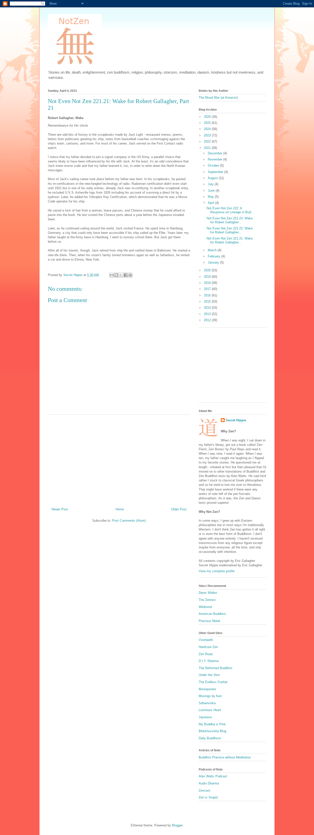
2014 (208, 307)
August (213, 178)
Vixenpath (206, 640)
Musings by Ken (210, 696)
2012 (208, 320)
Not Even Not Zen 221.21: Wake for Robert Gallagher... (230, 240)
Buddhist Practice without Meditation (225, 757)
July (211, 184)
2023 (208, 135)
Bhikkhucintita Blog (212, 731)
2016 (208, 295)
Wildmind (205, 607)
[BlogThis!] (116, 275)
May (211, 197)
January (214, 262)
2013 (208, 314)
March (213, 250)
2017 (208, 289)
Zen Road (205, 654)
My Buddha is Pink (212, 724)
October (214, 165)
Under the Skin (209, 675)
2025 (208, 123)
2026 (208, 117)
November (215, 159)
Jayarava (205, 717)
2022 (208, 141)
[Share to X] (120, 275)
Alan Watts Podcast (213, 776)
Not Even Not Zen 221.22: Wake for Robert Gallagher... (230, 230)
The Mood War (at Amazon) (218, 97)
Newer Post (60, 509)
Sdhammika (207, 703)
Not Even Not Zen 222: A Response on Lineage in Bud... (230, 210)
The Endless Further (213, 682)
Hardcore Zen (208, 647)
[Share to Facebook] (125, 275)
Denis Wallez (208, 593)
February (214, 256)
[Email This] (111, 275)
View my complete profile (217, 571)
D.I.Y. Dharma (209, 661)
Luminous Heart (210, 710)
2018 (208, 283)
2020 (208, 270)
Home (120, 509)
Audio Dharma (209, 783)
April (211, 203)
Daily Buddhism (210, 738)
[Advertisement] (119, 459)
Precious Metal (209, 621)
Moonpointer (207, 689)
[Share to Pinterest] (130, 275)
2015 (208, 301)
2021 (208, 148)
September (216, 172)
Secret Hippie (236, 420)
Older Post (178, 509)
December (215, 153)
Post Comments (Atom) (129, 520)
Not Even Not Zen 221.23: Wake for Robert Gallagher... (230, 220)
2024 (208, 129)
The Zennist (207, 600)
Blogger (177, 825)
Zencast (204, 790)
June (212, 190)
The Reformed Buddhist (215, 668)
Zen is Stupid (208, 797)
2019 (208, 276)
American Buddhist (212, 614)
